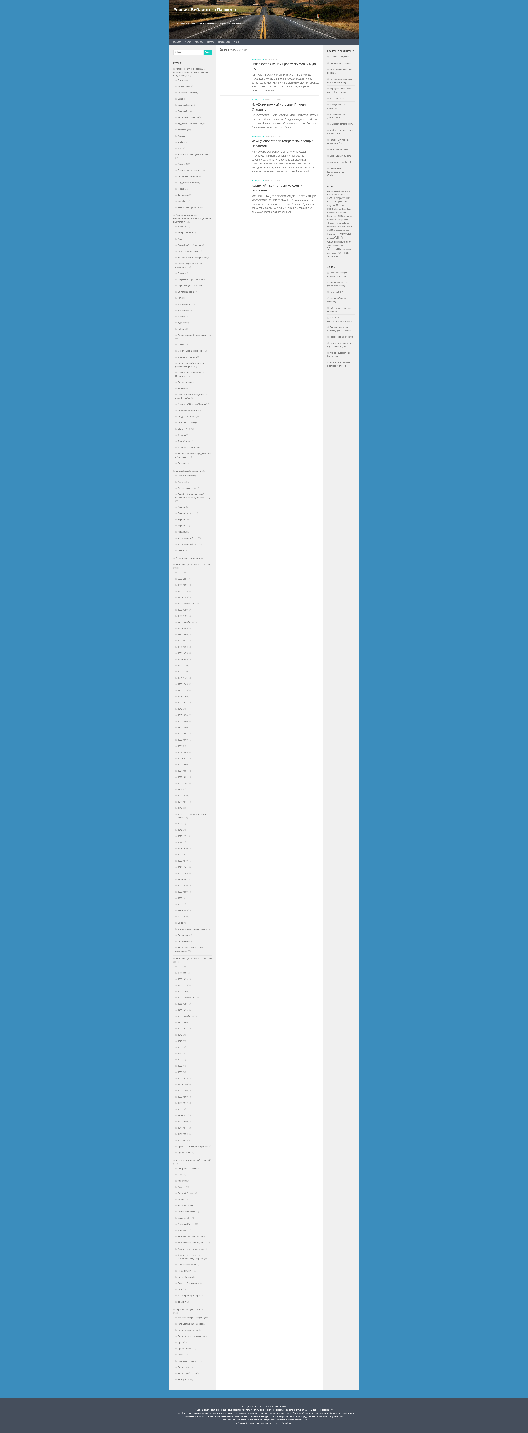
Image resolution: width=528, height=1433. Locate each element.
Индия (339, 209)
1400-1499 (183, 616)
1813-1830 (183, 715)
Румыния (330, 238)
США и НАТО (184, 429)
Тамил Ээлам (184, 441)
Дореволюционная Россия (190, 285)
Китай (341, 216)
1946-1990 (183, 1134)
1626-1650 (183, 647)
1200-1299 (183, 597)
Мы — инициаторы (339, 98)
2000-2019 (183, 916)
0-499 (254, 59)
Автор (188, 42)
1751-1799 (183, 1090)
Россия (345, 234)
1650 (180, 1047)
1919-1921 (183, 1115)
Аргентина (332, 191)
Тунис (329, 245)
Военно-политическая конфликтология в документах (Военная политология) (192, 218)
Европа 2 (182, 519)
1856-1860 (183, 740)
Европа (181, 507)
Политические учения (188, 1330)
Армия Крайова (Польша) (189, 245)
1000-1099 (183, 585)
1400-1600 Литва (186, 622)
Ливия (339, 223)
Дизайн (181, 99)
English (181, 80)
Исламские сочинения (188, 117)
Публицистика (184, 1152)
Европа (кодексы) (186, 513)
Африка (181, 1187)
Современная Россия (188, 176)
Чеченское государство (189, 207)
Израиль (182, 532)
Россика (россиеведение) (189, 170)
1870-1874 (183, 758)
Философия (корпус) (187, 1373)
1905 (180, 789)
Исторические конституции (190, 1236)
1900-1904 (183, 783)
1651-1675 (183, 653)
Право (181, 1342)
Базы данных (184, 86)
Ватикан (181, 1199)
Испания (331, 212)
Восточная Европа (186, 1212)
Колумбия (350, 216)
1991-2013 (183, 1140)
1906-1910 (183, 795)
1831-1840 (183, 721)
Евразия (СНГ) (184, 1218)
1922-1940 (183, 1121)
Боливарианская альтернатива (192, 257)
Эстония (332, 256)
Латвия (331, 223)
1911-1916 (183, 802)
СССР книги (183, 941)
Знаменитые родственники (188, 558)
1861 (180, 746)
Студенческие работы (188, 182)
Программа (224, 42)
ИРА (180, 298)
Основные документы (340, 56)
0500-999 (182, 579)
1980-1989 (183, 892)
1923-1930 (183, 848)
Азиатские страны (186, 476)
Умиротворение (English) (341, 162)
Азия (180, 239)
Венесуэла (331, 202)
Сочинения (183, 935)
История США (336, 292)
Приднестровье (185, 382)
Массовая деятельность (341, 124)
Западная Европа (186, 1224)
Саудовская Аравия (339, 241)
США (180, 1289)
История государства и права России (193, 564)
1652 (180, 1059)
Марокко (340, 227)
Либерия (182, 329)
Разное (181, 388)
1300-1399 (183, 610)
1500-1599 (183, 1022)
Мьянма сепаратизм (187, 357)
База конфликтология (188, 251)
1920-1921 (183, 836)
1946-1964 (183, 879)
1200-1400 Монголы (187, 603)
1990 (180, 898)
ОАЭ (330, 230)
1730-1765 (183, 684)
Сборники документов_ (189, 410)
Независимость (185, 1271)
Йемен (344, 213)
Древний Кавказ (185, 105)
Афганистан (343, 191)
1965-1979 (183, 885)
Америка (182, 482)
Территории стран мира (189, 1295)
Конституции (184, 130)
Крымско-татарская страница (192, 1317)
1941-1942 (183, 867)
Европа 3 (182, 525)
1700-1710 (183, 665)
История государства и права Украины (194, 958)
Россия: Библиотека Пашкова (204, 9)
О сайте (177, 42)
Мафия (181, 142)
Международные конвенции (191, 351)
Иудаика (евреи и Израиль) (190, 123)
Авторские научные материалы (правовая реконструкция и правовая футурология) (190, 72)
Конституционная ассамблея (191, 1249)
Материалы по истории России (192, 929)
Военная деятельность (340, 156)
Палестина (345, 230)
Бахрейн (330, 194)
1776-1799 (183, 696)
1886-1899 (183, 777)
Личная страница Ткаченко (190, 1324)
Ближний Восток (185, 1193)
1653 (180, 1066)
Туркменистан (337, 245)
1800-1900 (183, 1097)
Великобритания (185, 1205)
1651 (180, 1053)
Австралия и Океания (188, 1168)
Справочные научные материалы (191, 1309)
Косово (181, 316)
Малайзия (331, 226)
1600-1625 (183, 641)
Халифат (182, 201)
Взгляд (210, 42)
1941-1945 (183, 1128)
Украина (181, 189)
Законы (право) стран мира (188, 471)
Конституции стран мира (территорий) (193, 1160)
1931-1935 (183, 854)
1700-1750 (183, 1084)
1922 (180, 842)
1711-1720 (183, 672)
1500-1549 (183, 628)
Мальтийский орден (187, 1264)
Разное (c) (182, 164)
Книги (237, 42)
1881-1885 (183, 771)
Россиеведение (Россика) (342, 337)
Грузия (181, 273)
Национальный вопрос (340, 63)
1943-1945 (183, 873)
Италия (339, 213)
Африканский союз (187, 488)
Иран (348, 209)
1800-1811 (183, 702)
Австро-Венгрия (185, 233)
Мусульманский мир (187, 538)
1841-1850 (183, 727)
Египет (340, 205)
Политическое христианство (191, 1336)
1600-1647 (183, 1028)
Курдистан (183, 323)
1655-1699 (183, 1078)
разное (181, 550)
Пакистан (337, 230)
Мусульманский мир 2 (188, 544)
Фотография (183, 1379)
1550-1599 (183, 634)
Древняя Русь (184, 111)
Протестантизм (185, 1348)
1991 (180, 904)
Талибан (182, 435)
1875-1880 (183, 764)
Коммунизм (183, 310)
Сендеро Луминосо (187, 416)
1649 (180, 1041)
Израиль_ (182, 1230)
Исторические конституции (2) (192, 1243)
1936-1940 (183, 861)
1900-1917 (183, 1103)
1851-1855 (183, 733)
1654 (180, 1072)
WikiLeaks (182, 226)
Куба (336, 220)
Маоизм (181, 344)
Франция (182, 1302)
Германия (341, 201)
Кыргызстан (344, 220)
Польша (332, 234)
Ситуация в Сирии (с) (187, 423)
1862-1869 (183, 752)
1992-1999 (183, 910)
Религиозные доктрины (189, 1361)
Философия (183, 195)
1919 (180, 830)
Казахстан (332, 216)
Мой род (199, 42)
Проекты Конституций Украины (192, 1146)
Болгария (337, 194)
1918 (180, 823)
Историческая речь (339, 149)
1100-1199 (183, 591)
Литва (346, 223)
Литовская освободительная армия (194, 335)
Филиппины (347, 250)
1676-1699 (183, 659)
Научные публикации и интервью (193, 154)
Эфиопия (182, 463)
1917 (180, 808)
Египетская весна (186, 292)
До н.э (180, 923)
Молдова (347, 226)
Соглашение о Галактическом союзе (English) (337, 171)
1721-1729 (183, 678)
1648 (180, 1035)
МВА (180, 148)
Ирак (344, 209)
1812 (180, 709)
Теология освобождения (189, 447)
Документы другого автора (190, 279)
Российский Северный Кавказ (192, 404)
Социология (183, 1367)
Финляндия (331, 253)
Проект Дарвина (185, 1277)
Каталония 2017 (185, 304)
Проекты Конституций (188, 1283)
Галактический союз (187, 92)
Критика (181, 136)
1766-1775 (183, 690)
